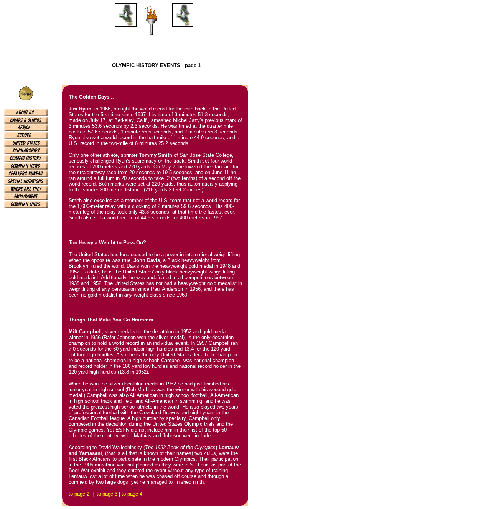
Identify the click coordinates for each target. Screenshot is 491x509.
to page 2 (79, 494)
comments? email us (26, 222)
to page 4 (132, 494)
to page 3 (107, 494)
